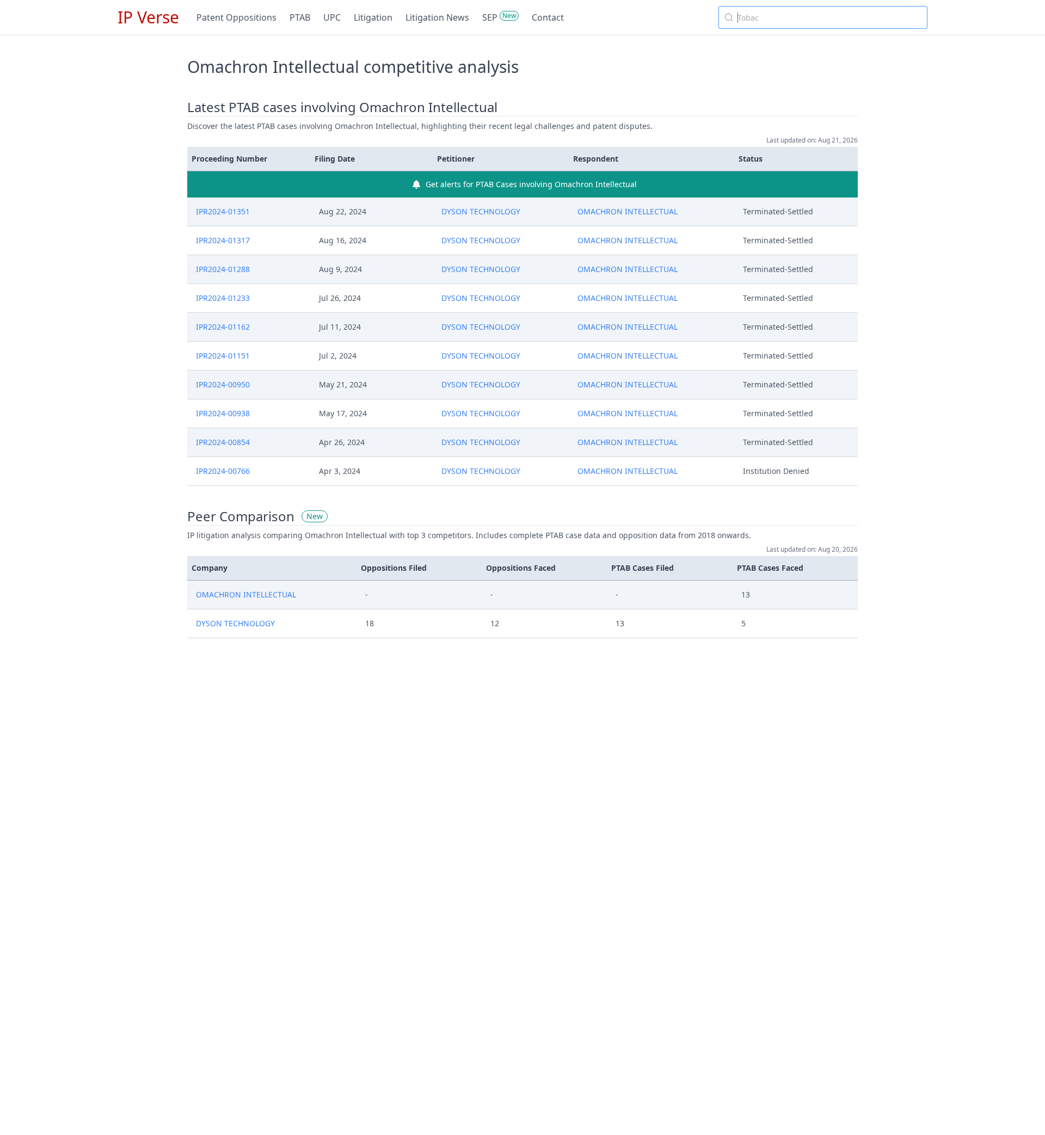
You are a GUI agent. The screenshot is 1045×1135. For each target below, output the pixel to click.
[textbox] (829, 17)
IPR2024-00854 (223, 442)
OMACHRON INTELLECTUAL (627, 211)
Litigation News (437, 17)
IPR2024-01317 (223, 240)
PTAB (300, 17)
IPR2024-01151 (223, 355)
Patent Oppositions (236, 17)
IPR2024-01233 (223, 298)
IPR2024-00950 (223, 384)
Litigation (373, 17)
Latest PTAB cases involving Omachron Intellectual (342, 107)
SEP (489, 17)
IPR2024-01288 (223, 269)
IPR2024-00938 (223, 413)
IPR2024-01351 (223, 211)
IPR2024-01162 (223, 327)
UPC (332, 17)
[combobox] (822, 17)
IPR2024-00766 (223, 471)
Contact (548, 17)
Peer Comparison (240, 516)
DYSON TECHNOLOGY (480, 211)
